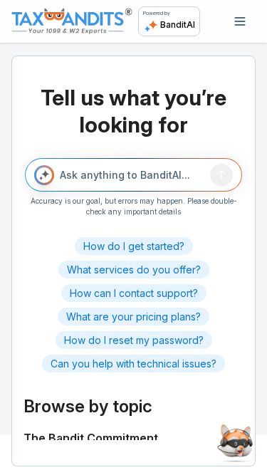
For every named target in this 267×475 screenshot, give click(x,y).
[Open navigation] (240, 21)
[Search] (221, 175)
